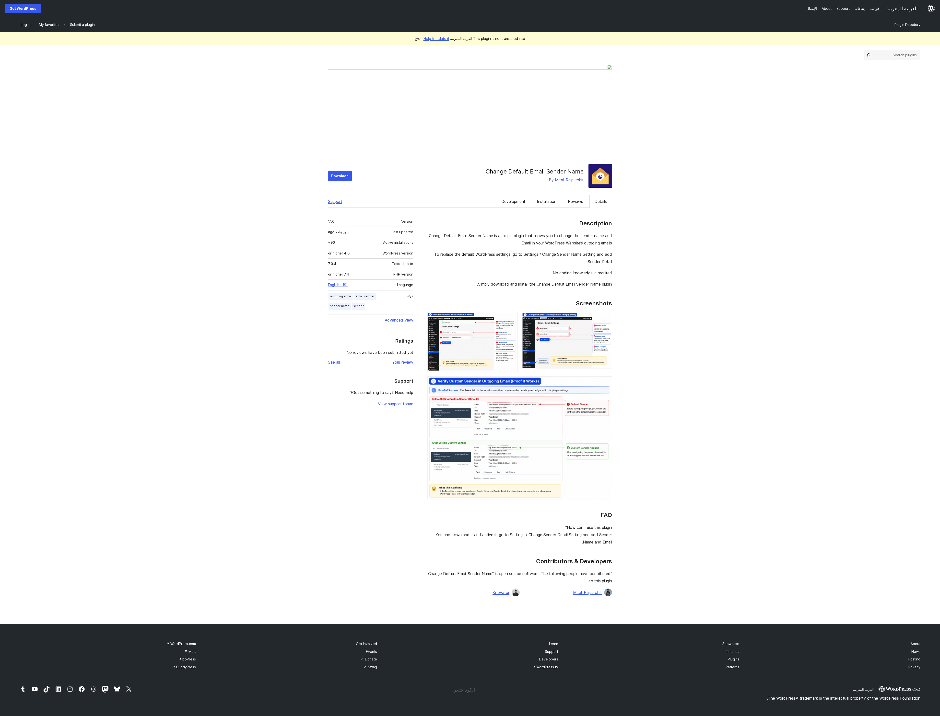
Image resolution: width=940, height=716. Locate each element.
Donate (369, 659)
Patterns (732, 667)
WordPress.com (181, 644)
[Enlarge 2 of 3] (511, 318)
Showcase (730, 644)
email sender (365, 296)
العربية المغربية (863, 690)
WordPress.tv (545, 667)
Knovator (501, 592)
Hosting (914, 659)
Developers (548, 659)
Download (340, 176)
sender (358, 306)
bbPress (187, 659)
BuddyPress (184, 667)
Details (601, 201)
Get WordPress (23, 8)
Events (371, 651)
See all (334, 362)
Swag (370, 667)
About (915, 644)
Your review (402, 362)
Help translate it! (432, 38)
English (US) (338, 285)
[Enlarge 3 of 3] (605, 383)
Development (513, 201)
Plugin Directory (907, 25)
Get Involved (366, 644)
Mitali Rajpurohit (569, 179)
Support (335, 201)
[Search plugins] (868, 55)
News (915, 651)
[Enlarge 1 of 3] (605, 318)
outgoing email (341, 296)
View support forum (395, 403)
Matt (190, 651)
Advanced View (399, 320)
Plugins (733, 659)
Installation (546, 201)
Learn (553, 644)
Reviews (575, 201)
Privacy (914, 667)
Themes (732, 651)
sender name (339, 306)
